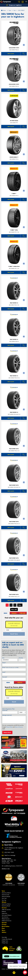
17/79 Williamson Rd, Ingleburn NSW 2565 (14, 848)
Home (4, 10)
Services (4, 908)
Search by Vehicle (6, 893)
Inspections (4, 913)
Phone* (10, 667)
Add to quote (11, 53)
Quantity (21, 658)
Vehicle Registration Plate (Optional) (8, 709)
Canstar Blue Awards (7, 939)
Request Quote (7, 732)
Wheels (4, 902)
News (3, 930)
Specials (4, 922)
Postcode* (4, 677)
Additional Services (6, 920)
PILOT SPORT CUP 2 (14, 448)
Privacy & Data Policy (10, 969)
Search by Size (5, 894)
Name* (4, 662)
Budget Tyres (5, 941)
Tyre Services (5, 917)
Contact (4, 924)
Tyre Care (4, 898)
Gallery (4, 932)
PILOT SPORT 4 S (14, 303)
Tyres (3, 891)
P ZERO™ (14, 193)
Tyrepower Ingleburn (15, 5)
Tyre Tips (4, 900)
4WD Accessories (6, 909)
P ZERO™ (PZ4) (14, 230)
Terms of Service (19, 727)
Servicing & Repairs (6, 915)
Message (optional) (7, 715)
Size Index (4, 937)
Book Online (5, 926)
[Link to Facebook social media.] (14, 972)
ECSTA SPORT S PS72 (14, 47)
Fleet (3, 928)
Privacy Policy (9, 727)
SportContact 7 (14, 157)
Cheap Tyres (5, 943)
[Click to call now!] (19, 2)
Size (3, 658)
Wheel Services (5, 919)
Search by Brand (6, 896)
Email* (4, 672)
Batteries (4, 911)
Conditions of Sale (19, 969)
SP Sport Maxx (14, 120)
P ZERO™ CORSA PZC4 (14, 266)
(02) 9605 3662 (9, 852)
